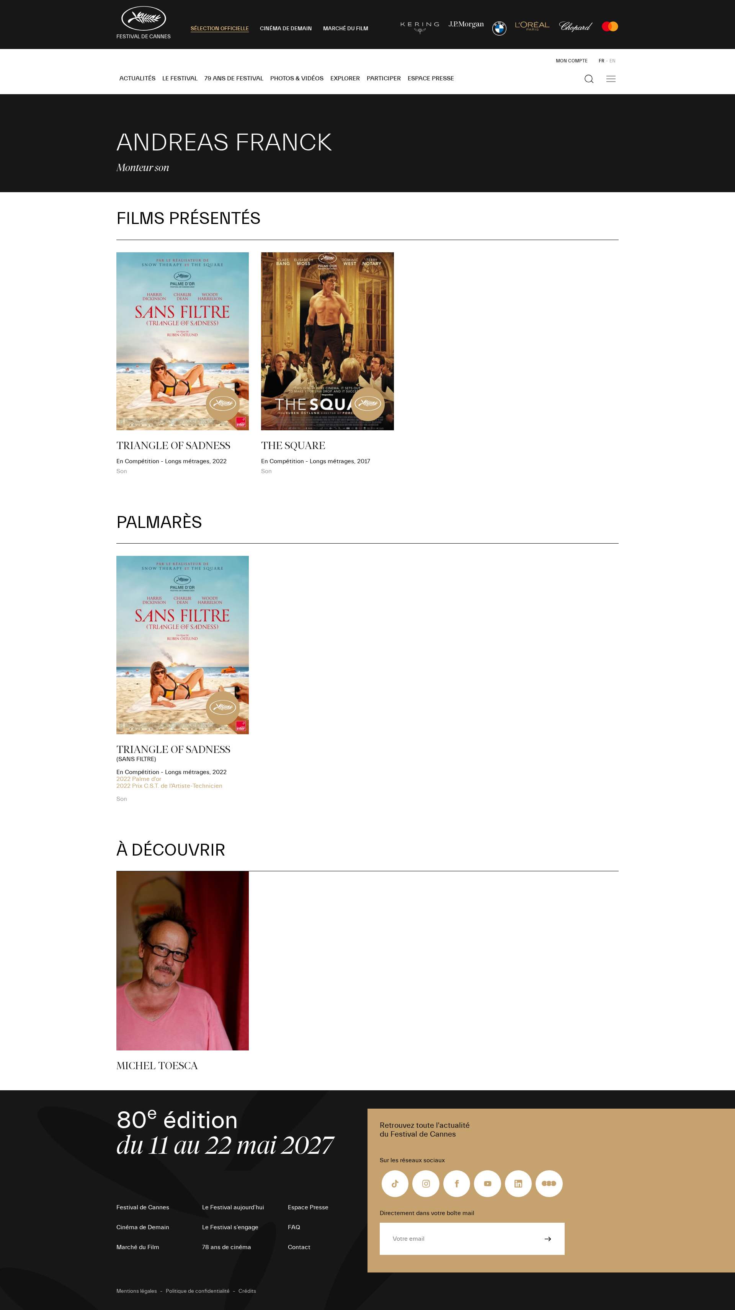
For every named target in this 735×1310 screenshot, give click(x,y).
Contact (299, 1247)
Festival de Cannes (142, 1207)
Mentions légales (136, 1291)
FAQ (294, 1227)
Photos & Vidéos (296, 78)
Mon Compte (572, 61)
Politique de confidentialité (198, 1291)
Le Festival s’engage (230, 1227)
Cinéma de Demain (142, 1227)
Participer (384, 78)
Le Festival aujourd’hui (233, 1207)
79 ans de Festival (233, 78)
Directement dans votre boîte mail (427, 1213)
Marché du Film (137, 1247)
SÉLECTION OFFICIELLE (220, 29)
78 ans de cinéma (226, 1247)
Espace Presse (431, 78)
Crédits (247, 1291)
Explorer (345, 78)
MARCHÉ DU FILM (345, 29)
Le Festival (180, 78)
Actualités (137, 78)
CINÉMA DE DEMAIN (286, 29)
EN (612, 61)
